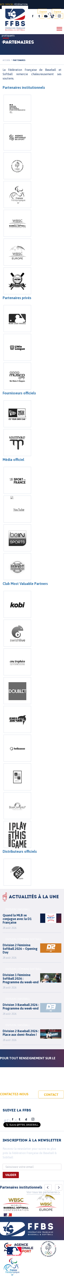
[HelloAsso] (17, 748)
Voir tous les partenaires (42, 1192)
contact (51, 1095)
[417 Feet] (17, 872)
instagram (59, 16)
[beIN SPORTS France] (17, 537)
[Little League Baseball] (17, 347)
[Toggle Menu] (59, 28)
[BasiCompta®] (17, 805)
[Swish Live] (17, 633)
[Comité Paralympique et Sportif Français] (17, 194)
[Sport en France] (17, 480)
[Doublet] (17, 690)
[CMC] (17, 661)
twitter (39, 16)
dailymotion (26, 1119)
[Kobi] (17, 604)
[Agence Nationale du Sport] (17, 136)
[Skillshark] (17, 719)
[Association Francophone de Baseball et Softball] (17, 280)
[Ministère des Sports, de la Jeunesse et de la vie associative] (17, 108)
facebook (32, 16)
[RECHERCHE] (49, 14)
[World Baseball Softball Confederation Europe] (17, 252)
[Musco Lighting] (17, 376)
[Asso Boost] (17, 776)
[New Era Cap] (17, 413)
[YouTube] (17, 509)
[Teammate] (17, 442)
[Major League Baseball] (17, 318)
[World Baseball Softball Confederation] (17, 223)
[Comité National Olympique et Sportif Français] (17, 165)
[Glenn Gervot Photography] (17, 566)
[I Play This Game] (17, 834)
